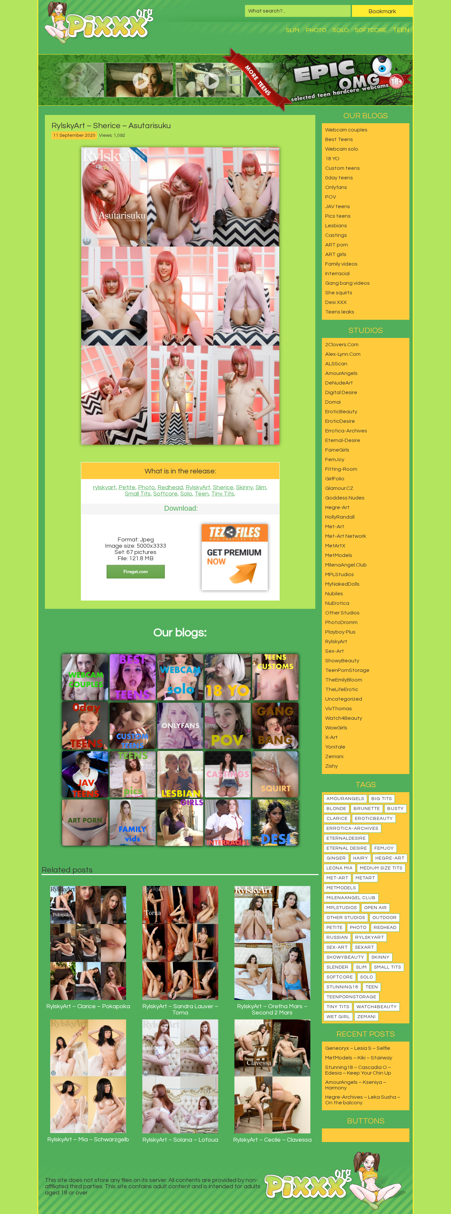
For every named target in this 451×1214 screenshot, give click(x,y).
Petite (127, 487)
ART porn (336, 244)
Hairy (360, 858)
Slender (338, 967)
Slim (292, 30)
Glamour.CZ (339, 488)
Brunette (367, 808)
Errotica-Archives (346, 430)
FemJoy (334, 459)
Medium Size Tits (381, 868)
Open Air (375, 907)
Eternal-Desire (342, 440)
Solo (341, 30)
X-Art (331, 737)
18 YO (332, 158)
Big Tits (381, 798)
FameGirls (337, 450)
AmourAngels (341, 373)
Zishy (331, 766)
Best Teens (339, 139)
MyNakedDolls (342, 584)
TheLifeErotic (341, 689)
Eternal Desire (347, 848)
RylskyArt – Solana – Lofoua (180, 1140)
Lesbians (336, 225)
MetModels (338, 555)
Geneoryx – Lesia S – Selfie (357, 1048)
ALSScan (336, 363)
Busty (395, 808)
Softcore (371, 30)
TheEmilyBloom (343, 679)
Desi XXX (336, 302)
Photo (316, 30)
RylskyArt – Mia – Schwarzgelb (88, 1139)
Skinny (244, 487)
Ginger (336, 858)
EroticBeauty (341, 411)
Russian (337, 937)
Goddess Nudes (344, 497)
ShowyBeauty (342, 660)
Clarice (337, 818)
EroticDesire (340, 421)
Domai (333, 402)
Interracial (337, 273)
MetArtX (335, 545)
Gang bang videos (347, 283)
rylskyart (104, 487)
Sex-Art (334, 651)
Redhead (170, 487)
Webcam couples (346, 129)
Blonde (336, 808)
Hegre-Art (337, 507)
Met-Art (334, 526)
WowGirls (336, 727)
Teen (401, 30)
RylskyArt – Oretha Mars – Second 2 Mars (272, 1009)
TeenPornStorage (347, 670)
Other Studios (342, 612)
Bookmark (382, 11)
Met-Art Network (345, 536)
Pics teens (338, 216)
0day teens (339, 177)
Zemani (334, 756)
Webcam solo (341, 149)
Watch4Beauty (343, 718)
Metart (365, 878)
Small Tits (138, 494)
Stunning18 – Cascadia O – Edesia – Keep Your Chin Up (358, 1070)
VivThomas (338, 708)
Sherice (223, 487)
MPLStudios (339, 574)
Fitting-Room (341, 469)
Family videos (341, 264)
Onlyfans (336, 187)
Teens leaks (339, 311)
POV (330, 197)
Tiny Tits (222, 494)
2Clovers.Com (342, 344)
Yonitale (335, 747)
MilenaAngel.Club (346, 565)
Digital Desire (341, 392)
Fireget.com (135, 571)
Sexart (364, 947)
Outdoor (384, 917)
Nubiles (334, 593)
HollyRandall (340, 517)
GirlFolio (334, 478)
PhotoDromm (341, 622)
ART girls (335, 254)
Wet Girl (338, 1016)
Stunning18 (342, 987)
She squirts (338, 292)
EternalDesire (346, 838)
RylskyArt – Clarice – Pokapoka (88, 1006)
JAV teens (337, 206)
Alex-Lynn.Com (343, 354)
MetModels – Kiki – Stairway (358, 1057)
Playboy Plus (340, 632)
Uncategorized (343, 699)
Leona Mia (340, 868)
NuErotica (337, 603)
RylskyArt (198, 487)
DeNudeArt (339, 383)
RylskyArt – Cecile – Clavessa (272, 1140)
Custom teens (342, 168)
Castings (336, 235)
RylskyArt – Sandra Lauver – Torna (180, 1009)
